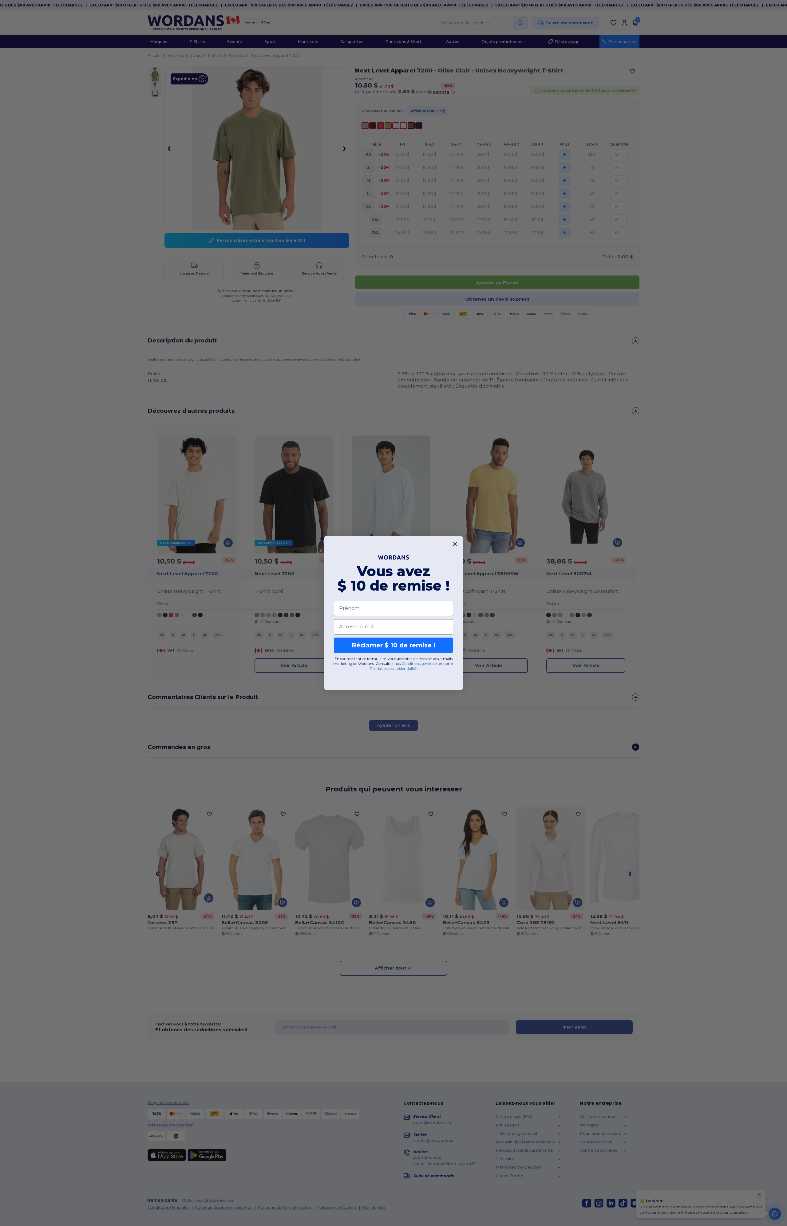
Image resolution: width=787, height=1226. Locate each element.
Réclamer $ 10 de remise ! (393, 645)
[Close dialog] (454, 544)
